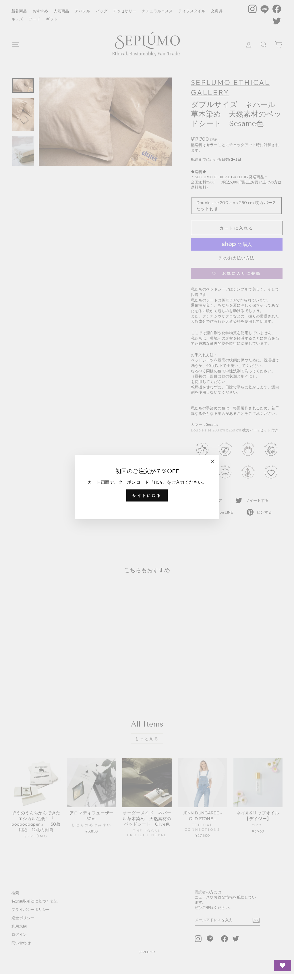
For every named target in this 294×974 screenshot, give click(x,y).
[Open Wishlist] (282, 965)
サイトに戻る (146, 495)
